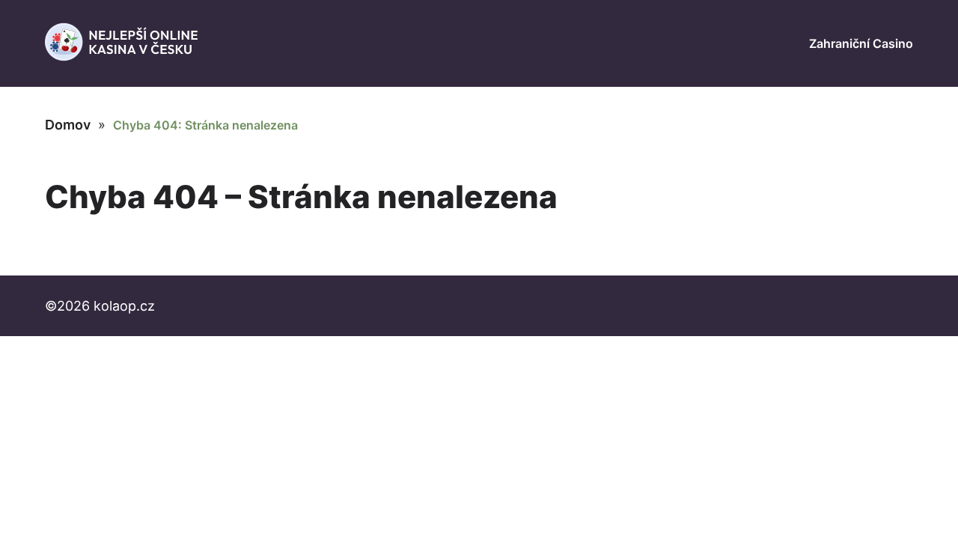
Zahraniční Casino (861, 43)
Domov (68, 125)
